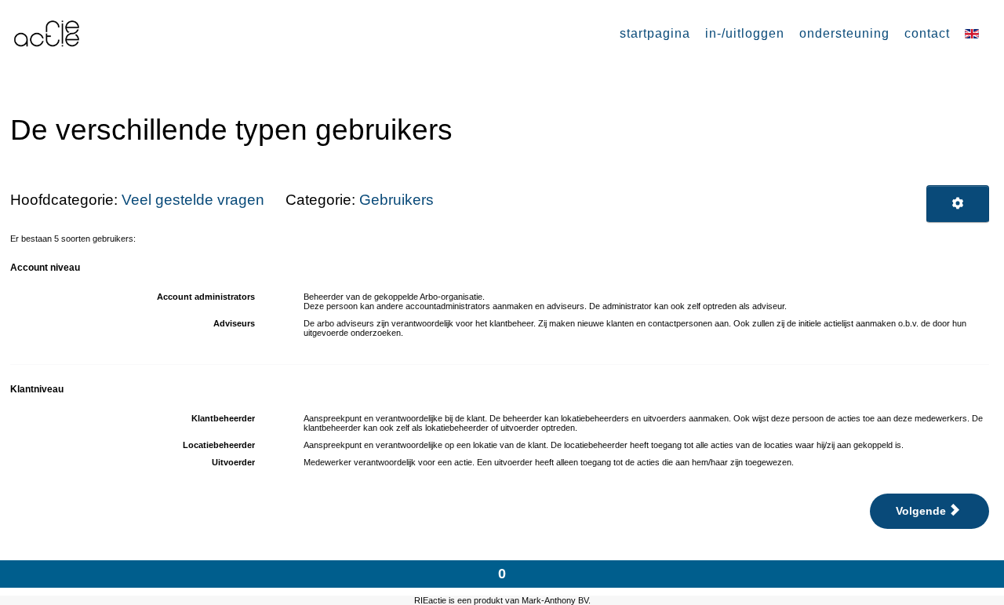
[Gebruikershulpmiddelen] (957, 204)
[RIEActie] (47, 32)
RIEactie (430, 600)
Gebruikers (396, 199)
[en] (974, 33)
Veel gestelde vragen (193, 199)
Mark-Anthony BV (555, 600)
